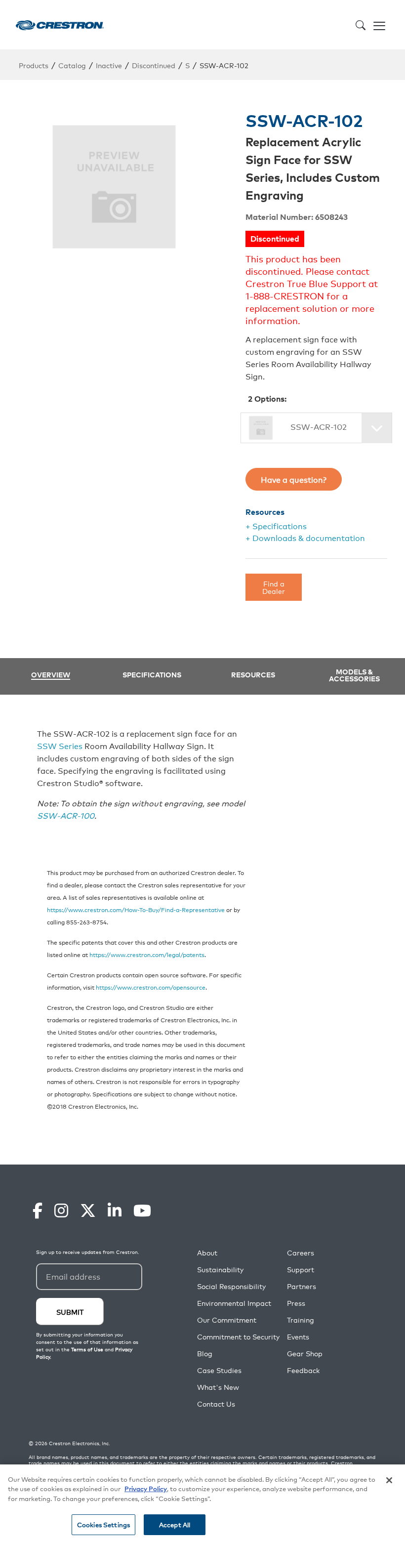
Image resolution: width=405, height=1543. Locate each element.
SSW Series (59, 745)
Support (300, 1269)
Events (298, 1337)
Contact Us (216, 1404)
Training (300, 1320)
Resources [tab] (253, 674)
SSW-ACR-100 (65, 815)
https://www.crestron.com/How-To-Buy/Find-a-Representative (136, 909)
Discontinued (153, 65)
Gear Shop (305, 1353)
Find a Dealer (273, 587)
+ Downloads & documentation (305, 537)
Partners (301, 1286)
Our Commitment (226, 1320)
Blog (204, 1353)
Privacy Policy (145, 1488)
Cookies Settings (103, 1524)
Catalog (72, 65)
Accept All (174, 1524)
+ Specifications (276, 525)
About (207, 1253)
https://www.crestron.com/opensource (150, 987)
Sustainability (220, 1269)
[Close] (389, 1480)
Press (296, 1303)
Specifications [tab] (151, 674)
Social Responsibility (231, 1286)
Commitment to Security (238, 1337)
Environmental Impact (234, 1303)
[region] (202, 1503)
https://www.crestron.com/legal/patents (146, 954)
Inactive (109, 65)
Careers (300, 1253)
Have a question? (293, 479)
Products (33, 65)
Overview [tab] (50, 675)
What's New (218, 1387)
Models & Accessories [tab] (354, 675)
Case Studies (219, 1370)
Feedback (303, 1370)
